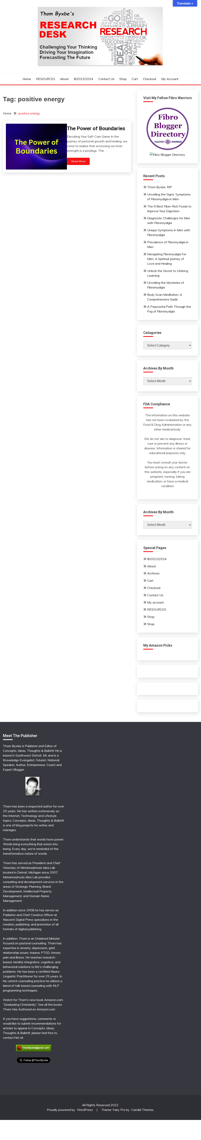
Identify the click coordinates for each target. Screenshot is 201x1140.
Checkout (149, 79)
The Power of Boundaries (96, 128)
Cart (135, 79)
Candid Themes (142, 1110)
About (64, 79)
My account (169, 79)
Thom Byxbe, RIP (159, 187)
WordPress (85, 1110)
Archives (153, 573)
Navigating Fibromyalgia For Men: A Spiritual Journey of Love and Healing (166, 258)
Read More (78, 161)
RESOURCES (45, 79)
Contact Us (106, 79)
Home (27, 79)
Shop (123, 79)
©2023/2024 (83, 79)
